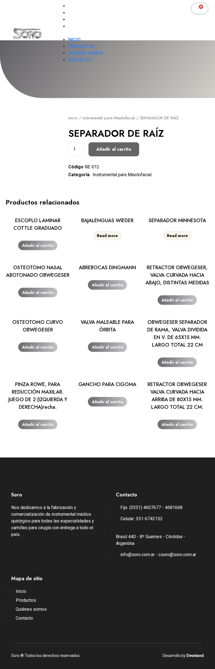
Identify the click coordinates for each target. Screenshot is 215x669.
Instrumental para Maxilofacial (109, 118)
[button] (109, 33)
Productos (81, 12)
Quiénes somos (85, 19)
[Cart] (199, 8)
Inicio (74, 6)
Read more (107, 235)
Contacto (80, 26)
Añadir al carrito (113, 149)
